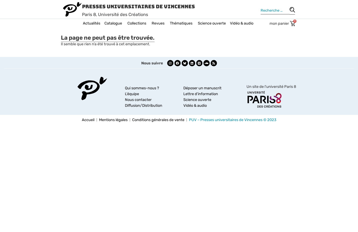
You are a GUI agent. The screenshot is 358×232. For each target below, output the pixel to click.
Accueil (88, 120)
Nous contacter (138, 99)
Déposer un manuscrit (202, 88)
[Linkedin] (192, 63)
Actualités (91, 23)
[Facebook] (177, 63)
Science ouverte (212, 23)
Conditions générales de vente (158, 120)
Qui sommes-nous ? (142, 88)
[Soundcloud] (206, 63)
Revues (158, 23)
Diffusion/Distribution (143, 105)
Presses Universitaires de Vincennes (138, 6)
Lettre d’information (200, 94)
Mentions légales (113, 120)
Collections (136, 23)
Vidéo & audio (241, 23)
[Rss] (214, 63)
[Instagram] (170, 63)
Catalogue (113, 23)
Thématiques (181, 23)
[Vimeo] (199, 63)
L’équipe (132, 94)
